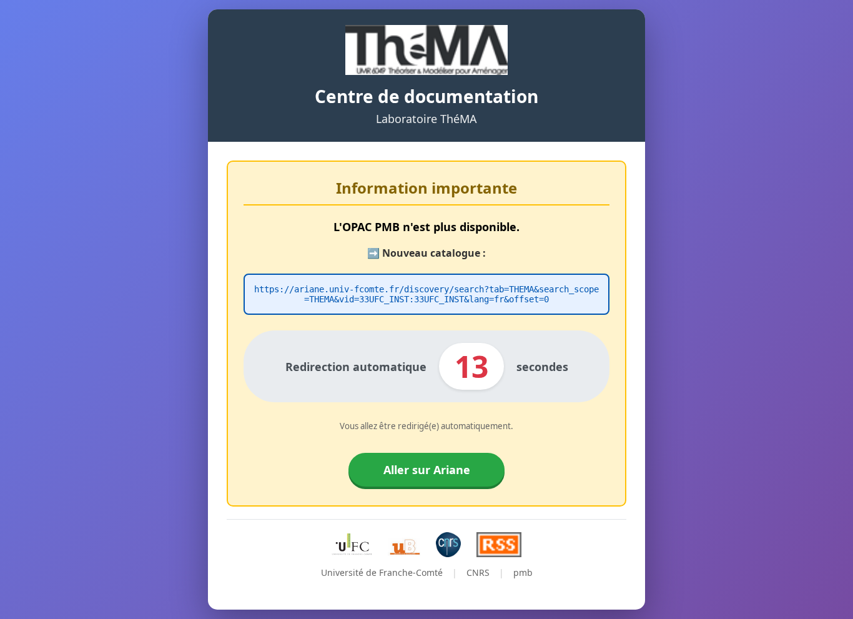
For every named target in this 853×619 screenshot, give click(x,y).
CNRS (478, 572)
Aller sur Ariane (426, 469)
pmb (523, 572)
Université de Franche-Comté (382, 572)
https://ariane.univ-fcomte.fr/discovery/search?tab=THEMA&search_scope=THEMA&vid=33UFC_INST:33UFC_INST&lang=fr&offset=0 (426, 294)
